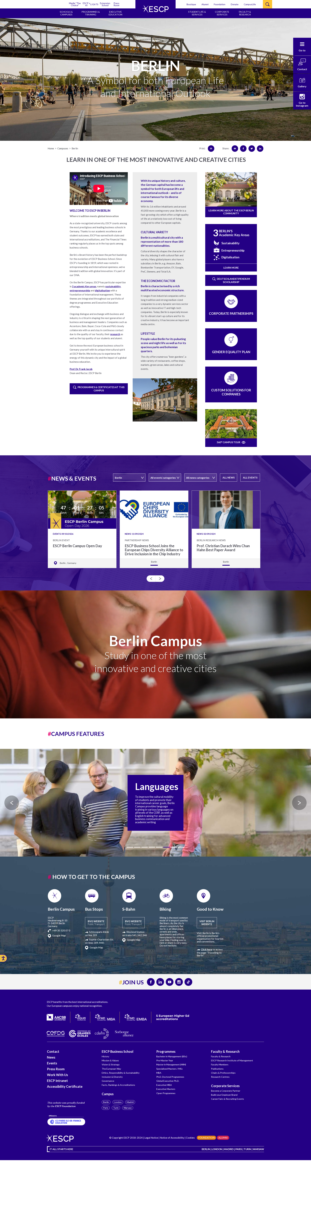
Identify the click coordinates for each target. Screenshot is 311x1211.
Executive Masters (165, 1089)
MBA (158, 1072)
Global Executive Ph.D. (167, 1080)
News (51, 1057)
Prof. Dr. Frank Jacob (81, 369)
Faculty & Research (225, 1051)
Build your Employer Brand (224, 1094)
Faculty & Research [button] (245, 13)
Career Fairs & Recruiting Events (227, 1098)
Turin (116, 1107)
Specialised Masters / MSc (169, 1068)
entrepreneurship (80, 290)
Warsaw (128, 1107)
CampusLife (250, 4)
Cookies (190, 1137)
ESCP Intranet (57, 1081)
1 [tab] (130, 847)
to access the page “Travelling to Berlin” (210, 952)
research (115, 334)
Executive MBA (164, 1085)
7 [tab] (174, 847)
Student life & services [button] (197, 13)
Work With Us (57, 1075)
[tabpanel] (155, 803)
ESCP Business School (117, 1051)
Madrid (130, 1102)
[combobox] (129, 477)
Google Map (59, 935)
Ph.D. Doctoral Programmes (170, 1076)
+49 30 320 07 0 (61, 930)
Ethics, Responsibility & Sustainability (120, 1072)
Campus (108, 1094)
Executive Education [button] (115, 13)
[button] (302, 47)
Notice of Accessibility (172, 1137)
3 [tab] (144, 847)
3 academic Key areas (84, 286)
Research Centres (220, 1076)
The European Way (111, 1068)
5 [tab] (159, 847)
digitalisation (102, 290)
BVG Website (96, 923)
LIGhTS (94, 4)
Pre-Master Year (164, 1060)
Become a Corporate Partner (225, 1090)
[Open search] (267, 4)
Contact (53, 1051)
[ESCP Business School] (155, 9)
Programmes (165, 1051)
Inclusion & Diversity (112, 1076)
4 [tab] (152, 847)
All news (229, 477)
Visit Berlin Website (206, 923)
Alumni (205, 4)
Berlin (106, 1102)
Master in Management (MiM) (171, 1064)
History (105, 1056)
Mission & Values (110, 1060)
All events (250, 477)
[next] (160, 578)
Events (52, 1063)
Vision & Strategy (111, 1064)
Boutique (191, 4)
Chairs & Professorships (223, 1072)
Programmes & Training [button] (90, 13)
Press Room (116, 4)
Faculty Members (219, 1064)
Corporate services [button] (222, 13)
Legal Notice (151, 1137)
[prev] (151, 578)
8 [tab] (181, 847)
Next (299, 803)
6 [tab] (166, 847)
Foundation (219, 4)
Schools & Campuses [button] (66, 13)
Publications (217, 1068)
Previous (11, 803)
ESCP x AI (86, 4)
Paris (105, 1107)
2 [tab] (137, 847)
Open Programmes (165, 1093)
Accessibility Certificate (64, 1086)
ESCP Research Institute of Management (232, 1060)
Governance (108, 1080)
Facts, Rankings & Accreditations (118, 1085)
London (118, 1102)
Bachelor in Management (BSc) (171, 1056)
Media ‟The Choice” (75, 4)
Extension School (105, 4)
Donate (234, 4)
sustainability (113, 286)
